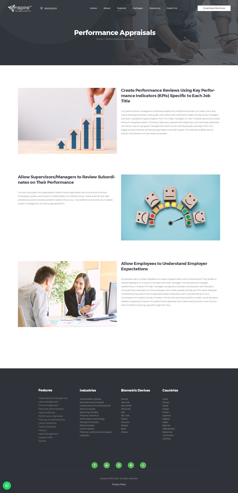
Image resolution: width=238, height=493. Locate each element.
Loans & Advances (47, 423)
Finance (42, 430)
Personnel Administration (51, 409)
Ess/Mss (42, 441)
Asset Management (48, 434)
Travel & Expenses (47, 427)
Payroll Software (46, 412)
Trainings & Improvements (51, 420)
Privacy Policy (119, 484)
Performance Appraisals (50, 416)
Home (99, 39)
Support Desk (45, 437)
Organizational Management (53, 398)
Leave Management (48, 402)
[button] (7, 485)
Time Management (48, 405)
